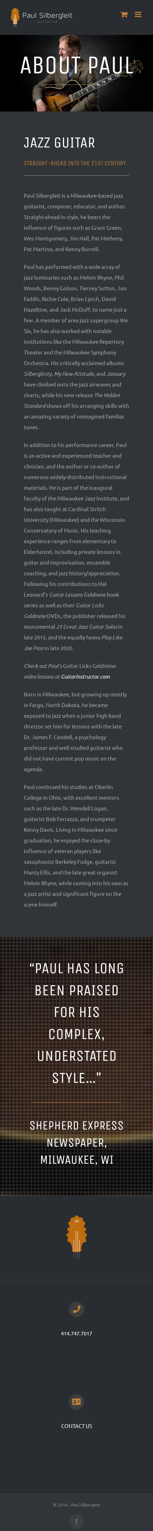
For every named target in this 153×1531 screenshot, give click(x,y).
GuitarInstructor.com (85, 676)
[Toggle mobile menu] (138, 14)
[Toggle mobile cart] (124, 14)
